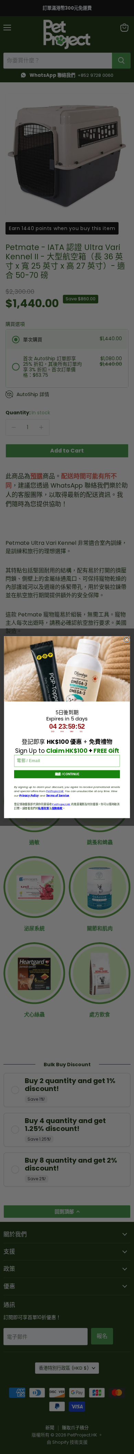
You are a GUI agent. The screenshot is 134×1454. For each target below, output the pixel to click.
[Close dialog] (127, 639)
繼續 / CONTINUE (67, 774)
